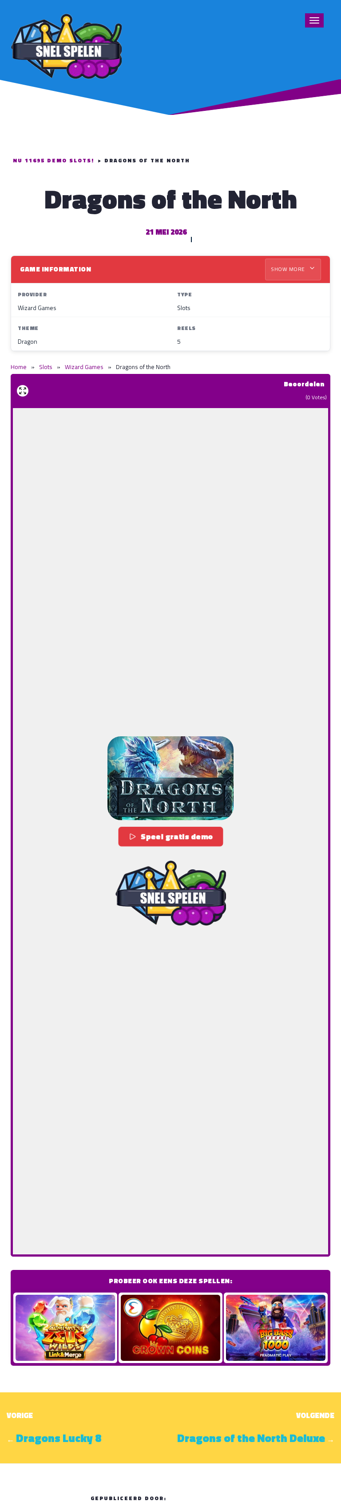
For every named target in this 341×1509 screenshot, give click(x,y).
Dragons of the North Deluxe (251, 1438)
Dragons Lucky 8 (58, 1438)
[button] (170, 778)
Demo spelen (65, 1327)
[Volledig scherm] (22, 391)
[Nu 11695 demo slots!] (66, 45)
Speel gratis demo (177, 836)
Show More (288, 269)
